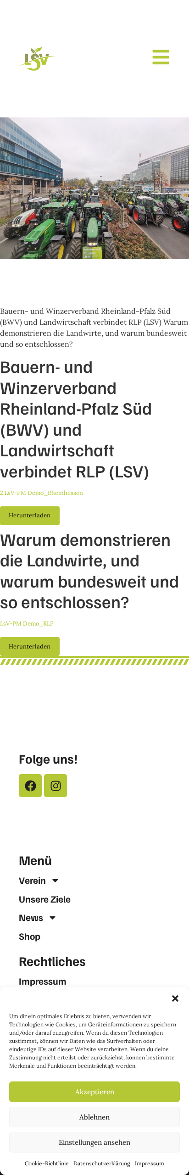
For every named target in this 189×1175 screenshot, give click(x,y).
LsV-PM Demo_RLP (27, 623)
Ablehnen (94, 1117)
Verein (32, 880)
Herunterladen (29, 515)
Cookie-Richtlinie (47, 1163)
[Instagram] (55, 785)
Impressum (149, 1163)
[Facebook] (30, 785)
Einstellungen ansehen (94, 1142)
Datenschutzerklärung (101, 1163)
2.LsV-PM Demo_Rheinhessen (41, 493)
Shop (29, 936)
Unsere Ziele (45, 899)
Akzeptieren (94, 1091)
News (31, 917)
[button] (175, 998)
